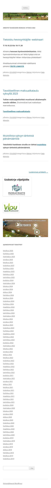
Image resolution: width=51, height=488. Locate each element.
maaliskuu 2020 (8, 429)
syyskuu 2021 (8, 381)
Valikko (25, 8)
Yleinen (29, 72)
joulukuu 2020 (8, 405)
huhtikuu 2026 (8, 253)
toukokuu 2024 (8, 301)
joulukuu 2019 (8, 438)
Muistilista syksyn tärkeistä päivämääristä (18, 137)
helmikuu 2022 (8, 369)
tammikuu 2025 (8, 277)
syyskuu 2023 (8, 322)
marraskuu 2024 (9, 283)
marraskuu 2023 (9, 316)
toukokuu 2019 (8, 459)
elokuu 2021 (7, 384)
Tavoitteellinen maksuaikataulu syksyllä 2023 (21, 92)
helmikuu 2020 (8, 432)
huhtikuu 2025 (8, 268)
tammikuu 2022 (8, 372)
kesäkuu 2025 (8, 262)
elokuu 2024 (7, 292)
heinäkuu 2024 (8, 295)
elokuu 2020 (7, 417)
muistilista (41, 144)
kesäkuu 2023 (8, 325)
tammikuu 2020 (8, 435)
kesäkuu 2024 (8, 298)
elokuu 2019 (7, 450)
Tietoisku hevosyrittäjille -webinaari (23, 39)
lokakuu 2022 (8, 349)
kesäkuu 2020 (8, 420)
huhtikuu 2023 (8, 331)
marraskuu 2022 (9, 346)
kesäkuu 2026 (8, 251)
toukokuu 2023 (8, 328)
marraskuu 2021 (9, 378)
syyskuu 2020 (8, 414)
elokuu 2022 (7, 355)
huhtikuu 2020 (8, 426)
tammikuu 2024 (8, 313)
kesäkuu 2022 (8, 357)
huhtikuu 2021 (8, 393)
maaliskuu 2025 (8, 271)
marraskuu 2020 (9, 408)
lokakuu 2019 (8, 444)
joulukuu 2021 (8, 375)
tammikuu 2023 (8, 340)
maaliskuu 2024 (8, 307)
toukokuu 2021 (8, 390)
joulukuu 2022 (8, 343)
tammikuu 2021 (8, 402)
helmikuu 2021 (8, 399)
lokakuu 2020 (8, 411)
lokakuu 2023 (8, 319)
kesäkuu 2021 (8, 387)
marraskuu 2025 (9, 256)
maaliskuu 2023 (8, 334)
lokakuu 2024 (8, 286)
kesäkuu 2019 (8, 456)
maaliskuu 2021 (8, 396)
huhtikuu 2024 (8, 304)
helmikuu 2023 (8, 337)
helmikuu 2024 (8, 310)
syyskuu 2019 (8, 447)
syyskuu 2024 (8, 289)
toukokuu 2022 (8, 360)
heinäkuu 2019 (8, 453)
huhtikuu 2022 (8, 363)
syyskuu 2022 (8, 352)
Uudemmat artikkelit (38, 172)
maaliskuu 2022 (8, 366)
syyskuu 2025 (8, 259)
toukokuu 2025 (8, 265)
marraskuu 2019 (9, 441)
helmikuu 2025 (8, 274)
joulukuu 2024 (8, 280)
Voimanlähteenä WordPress (12, 483)
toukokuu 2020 (8, 423)
